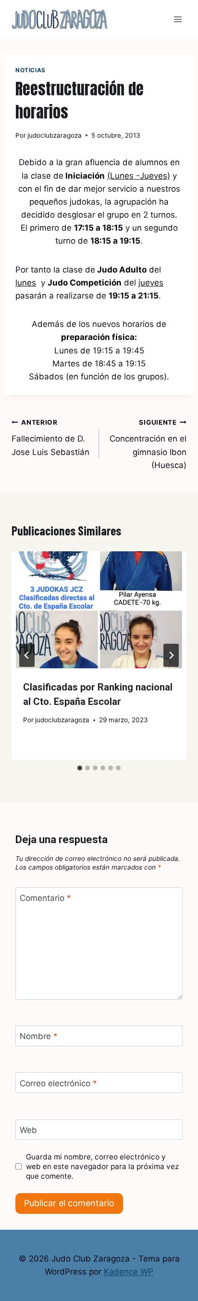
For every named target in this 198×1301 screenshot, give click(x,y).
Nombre (39, 1036)
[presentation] (99, 609)
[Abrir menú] (177, 19)
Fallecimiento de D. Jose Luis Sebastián (50, 437)
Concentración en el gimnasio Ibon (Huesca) (148, 444)
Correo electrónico (58, 1083)
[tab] (79, 768)
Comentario (45, 898)
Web (28, 1130)
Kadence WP (128, 1271)
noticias (30, 70)
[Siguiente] (171, 655)
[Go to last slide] (27, 655)
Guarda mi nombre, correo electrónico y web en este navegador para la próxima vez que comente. (102, 1166)
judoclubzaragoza (54, 135)
